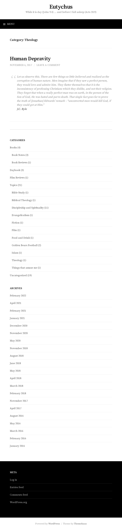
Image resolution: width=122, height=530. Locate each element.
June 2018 (15, 363)
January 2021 (17, 318)
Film (14, 230)
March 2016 (16, 431)
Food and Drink (21, 237)
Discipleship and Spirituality (28, 207)
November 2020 (19, 333)
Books (13, 147)
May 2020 (15, 340)
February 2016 (18, 438)
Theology (17, 260)
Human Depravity (30, 59)
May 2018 (15, 370)
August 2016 (17, 415)
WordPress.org (18, 502)
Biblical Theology (22, 200)
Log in (13, 479)
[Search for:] (116, 24)
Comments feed (19, 494)
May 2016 (15, 423)
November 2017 (19, 400)
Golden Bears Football (24, 245)
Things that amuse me (24, 267)
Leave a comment (48, 65)
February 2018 (18, 393)
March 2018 (16, 386)
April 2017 (15, 408)
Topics (13, 185)
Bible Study (18, 192)
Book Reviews (19, 162)
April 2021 (15, 303)
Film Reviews (17, 177)
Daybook (15, 170)
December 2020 (18, 325)
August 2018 (17, 355)
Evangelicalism (20, 215)
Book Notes (18, 155)
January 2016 (17, 446)
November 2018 (19, 348)
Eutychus (61, 7)
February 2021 (18, 310)
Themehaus (80, 523)
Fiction (16, 222)
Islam (15, 252)
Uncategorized (18, 275)
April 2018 (15, 378)
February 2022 (18, 295)
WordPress (54, 523)
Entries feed (17, 487)
